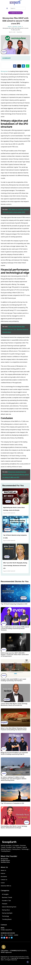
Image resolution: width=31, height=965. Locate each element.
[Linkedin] (12, 938)
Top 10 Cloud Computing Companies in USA (14, 604)
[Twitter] (4, 938)
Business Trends (17, 26)
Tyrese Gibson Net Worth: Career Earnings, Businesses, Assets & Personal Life (14, 704)
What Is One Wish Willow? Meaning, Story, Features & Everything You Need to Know (14, 729)
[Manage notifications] (27, 962)
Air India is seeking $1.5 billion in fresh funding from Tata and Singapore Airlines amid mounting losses (13, 778)
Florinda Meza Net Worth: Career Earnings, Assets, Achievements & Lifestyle (14, 827)
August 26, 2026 (6, 512)
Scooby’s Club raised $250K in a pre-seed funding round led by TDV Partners (13, 679)
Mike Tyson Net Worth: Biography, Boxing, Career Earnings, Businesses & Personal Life (15, 565)
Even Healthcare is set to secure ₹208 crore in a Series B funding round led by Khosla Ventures (15, 628)
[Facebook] (2, 938)
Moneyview (4, 71)
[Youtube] (7, 938)
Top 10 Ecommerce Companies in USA (12, 803)
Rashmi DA (13, 512)
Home (9, 26)
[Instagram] (9, 938)
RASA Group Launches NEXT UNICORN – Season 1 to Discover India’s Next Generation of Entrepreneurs (15, 654)
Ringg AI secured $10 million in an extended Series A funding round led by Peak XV (14, 753)
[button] (15, 66)
